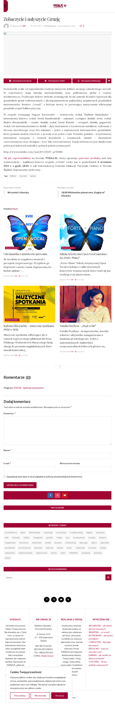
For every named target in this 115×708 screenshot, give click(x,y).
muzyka (23, 176)
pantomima (10, 548)
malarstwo (36, 543)
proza (69, 548)
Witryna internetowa (70, 463)
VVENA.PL (73, 553)
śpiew (32, 176)
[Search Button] (108, 577)
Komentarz (10, 413)
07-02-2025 (80, 351)
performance (25, 548)
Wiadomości (50, 26)
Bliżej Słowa (34, 532)
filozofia (16, 538)
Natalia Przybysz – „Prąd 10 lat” (78, 326)
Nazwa (8, 450)
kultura (102, 538)
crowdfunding (76, 532)
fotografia (38, 538)
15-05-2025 (24, 276)
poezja (60, 548)
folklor (13, 176)
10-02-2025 (24, 355)
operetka (105, 543)
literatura (23, 543)
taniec (54, 553)
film (7, 538)
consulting (61, 532)
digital (89, 532)
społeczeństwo (25, 553)
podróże (49, 548)
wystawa (98, 553)
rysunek (92, 548)
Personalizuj (19, 695)
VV (24, 26)
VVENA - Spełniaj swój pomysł (29, 387)
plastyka (38, 548)
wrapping (86, 553)
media (48, 543)
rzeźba (103, 548)
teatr (63, 553)
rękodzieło (10, 553)
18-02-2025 (80, 280)
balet (23, 532)
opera (94, 543)
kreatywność (79, 538)
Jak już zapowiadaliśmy (17, 158)
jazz (67, 538)
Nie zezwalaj (40, 695)
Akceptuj (59, 695)
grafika (49, 538)
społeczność (41, 553)
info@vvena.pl (47, 656)
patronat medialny (89, 158)
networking (70, 543)
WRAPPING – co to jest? (99, 632)
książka (92, 538)
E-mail (7, 463)
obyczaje (84, 543)
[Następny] (60, 366)
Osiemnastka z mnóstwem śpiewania (25, 254)
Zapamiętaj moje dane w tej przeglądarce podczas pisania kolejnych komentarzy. (44, 476)
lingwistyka (10, 543)
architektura (11, 532)
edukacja (100, 532)
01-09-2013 (35, 26)
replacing (80, 548)
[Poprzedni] (55, 366)
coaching (48, 532)
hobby (59, 538)
